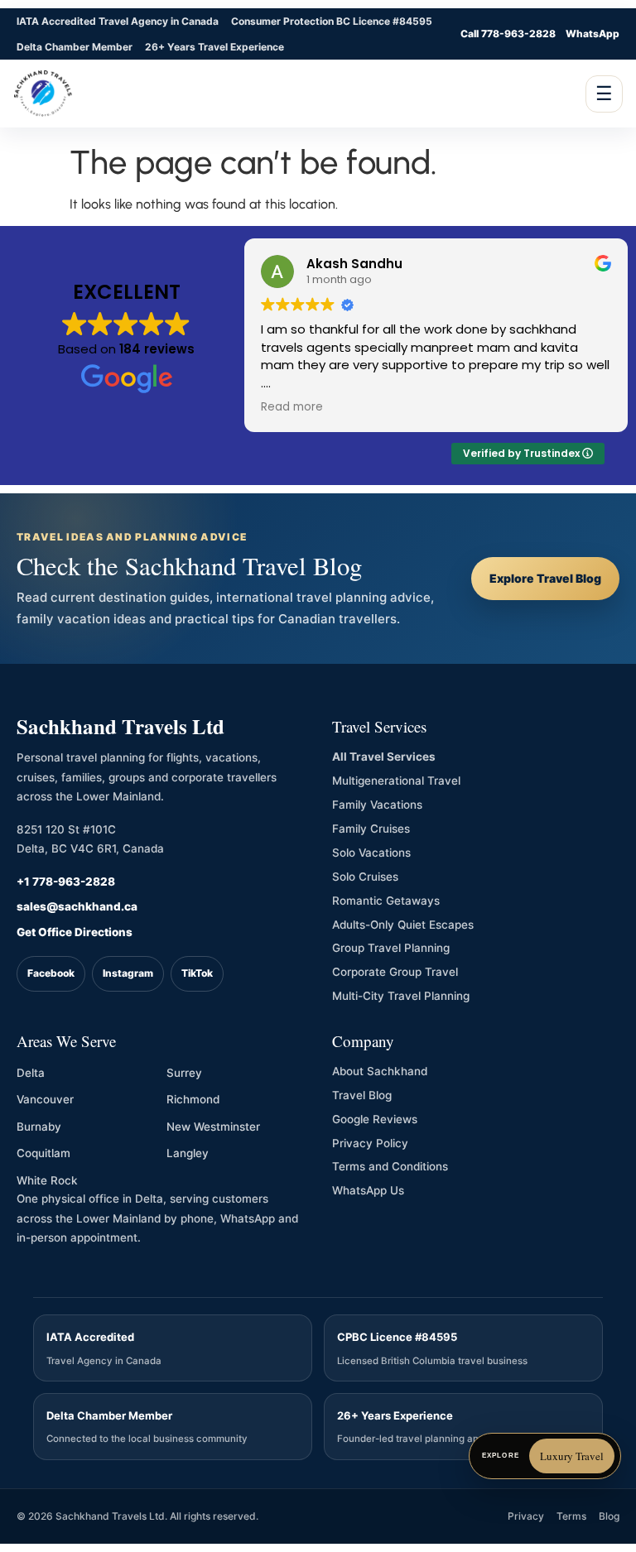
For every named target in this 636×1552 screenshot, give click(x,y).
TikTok (197, 973)
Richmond (192, 1099)
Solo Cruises (365, 876)
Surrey (184, 1072)
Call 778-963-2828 (508, 33)
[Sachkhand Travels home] (42, 94)
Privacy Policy (370, 1143)
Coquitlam (43, 1153)
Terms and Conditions (390, 1166)
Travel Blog (362, 1095)
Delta (31, 1072)
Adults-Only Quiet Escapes (403, 924)
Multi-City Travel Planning (401, 995)
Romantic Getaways (386, 900)
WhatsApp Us (368, 1190)
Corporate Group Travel (395, 971)
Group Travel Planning (391, 947)
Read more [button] (292, 407)
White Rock (47, 1180)
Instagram (128, 973)
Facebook (51, 973)
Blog (609, 1516)
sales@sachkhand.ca (77, 906)
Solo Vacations (371, 852)
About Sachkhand (379, 1071)
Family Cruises (371, 828)
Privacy (526, 1516)
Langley (187, 1153)
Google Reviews (374, 1119)
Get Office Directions (74, 932)
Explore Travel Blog (545, 578)
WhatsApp (592, 33)
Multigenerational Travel (396, 780)
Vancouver (45, 1099)
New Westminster (213, 1126)
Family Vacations (377, 804)
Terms (571, 1516)
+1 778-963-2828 (66, 881)
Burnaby (39, 1126)
